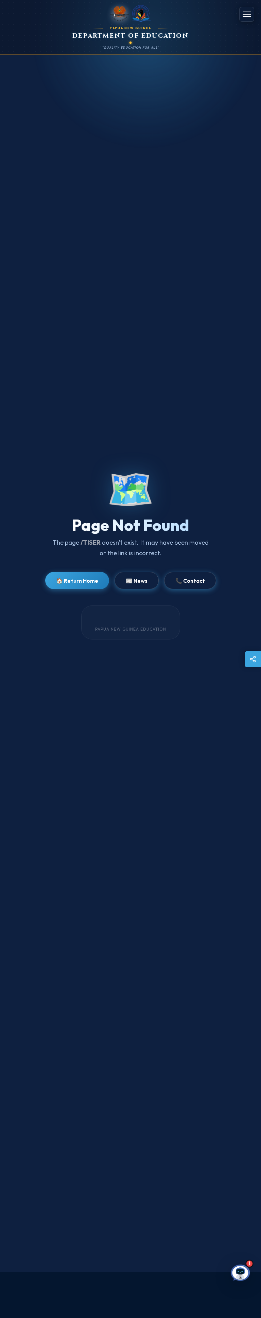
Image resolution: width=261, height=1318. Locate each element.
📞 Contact (190, 580)
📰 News (136, 580)
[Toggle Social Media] (253, 659)
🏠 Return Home (77, 580)
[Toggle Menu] (246, 14)
